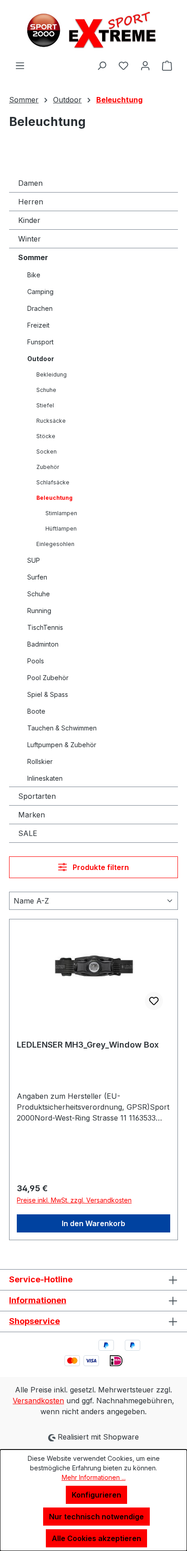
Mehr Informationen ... (94, 1477)
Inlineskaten (45, 778)
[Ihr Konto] (145, 65)
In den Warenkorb (93, 1223)
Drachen (40, 308)
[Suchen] (102, 65)
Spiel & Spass (47, 694)
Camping (40, 291)
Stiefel (45, 405)
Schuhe (46, 390)
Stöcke (45, 436)
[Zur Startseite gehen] (93, 30)
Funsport (40, 342)
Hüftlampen (61, 528)
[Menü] (20, 65)
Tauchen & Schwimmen (62, 728)
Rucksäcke (51, 420)
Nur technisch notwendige (96, 1516)
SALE (27, 833)
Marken (31, 814)
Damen (30, 183)
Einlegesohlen (55, 544)
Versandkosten (38, 1400)
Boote (36, 711)
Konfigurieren (96, 1494)
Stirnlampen (61, 513)
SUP (33, 560)
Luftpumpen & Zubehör (61, 745)
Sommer (33, 257)
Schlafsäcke (52, 482)
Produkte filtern (100, 867)
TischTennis (45, 627)
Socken (46, 451)
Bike (33, 275)
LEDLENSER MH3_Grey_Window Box (88, 1044)
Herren (30, 201)
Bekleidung (51, 374)
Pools (35, 661)
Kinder (29, 220)
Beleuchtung (54, 497)
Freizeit (38, 325)
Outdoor (40, 358)
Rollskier (40, 761)
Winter (29, 238)
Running (39, 610)
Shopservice (34, 1321)
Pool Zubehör (48, 677)
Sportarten (37, 796)
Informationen (37, 1300)
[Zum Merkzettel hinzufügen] (154, 1001)
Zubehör (47, 467)
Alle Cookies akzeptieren (96, 1538)
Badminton (43, 644)
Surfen (37, 577)
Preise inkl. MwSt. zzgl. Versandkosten (74, 1200)
